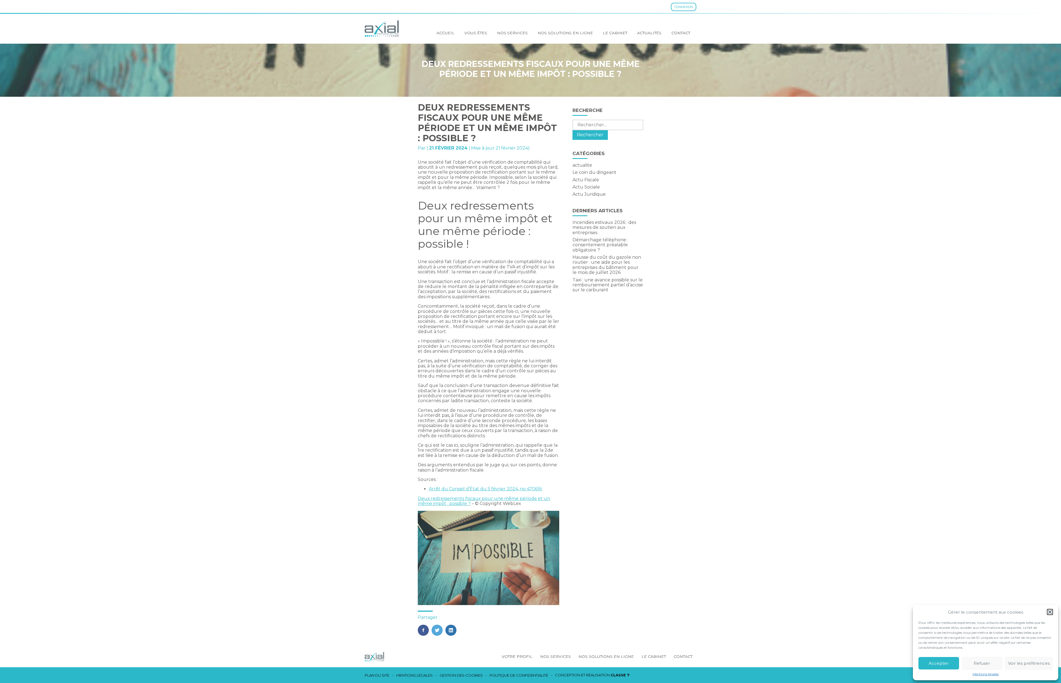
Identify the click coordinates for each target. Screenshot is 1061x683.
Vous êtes (475, 32)
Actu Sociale (586, 187)
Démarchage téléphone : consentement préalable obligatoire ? (600, 245)
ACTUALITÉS (649, 32)
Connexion (683, 7)
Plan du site (377, 675)
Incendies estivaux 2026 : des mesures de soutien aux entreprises (604, 227)
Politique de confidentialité (519, 675)
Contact (680, 32)
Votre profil (517, 656)
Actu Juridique (589, 194)
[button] (1050, 612)
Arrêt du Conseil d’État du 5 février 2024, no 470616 (485, 488)
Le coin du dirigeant (594, 172)
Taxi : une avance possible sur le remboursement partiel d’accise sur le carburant (607, 285)
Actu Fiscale (585, 179)
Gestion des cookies (461, 675)
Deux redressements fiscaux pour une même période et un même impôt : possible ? (484, 501)
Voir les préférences (1029, 663)
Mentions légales (986, 674)
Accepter (939, 663)
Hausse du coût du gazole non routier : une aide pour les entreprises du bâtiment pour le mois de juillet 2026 (606, 265)
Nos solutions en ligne (565, 32)
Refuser (982, 663)
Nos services (512, 32)
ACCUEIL (446, 32)
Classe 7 (620, 675)
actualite (582, 165)
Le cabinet (615, 32)
